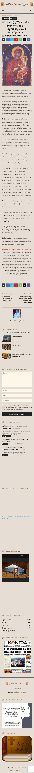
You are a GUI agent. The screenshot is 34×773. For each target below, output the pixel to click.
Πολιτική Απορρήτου (21, 767)
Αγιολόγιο (9, 15)
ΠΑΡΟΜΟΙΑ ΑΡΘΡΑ (12, 330)
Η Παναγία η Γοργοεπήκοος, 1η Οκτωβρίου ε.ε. (7, 299)
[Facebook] (8, 39)
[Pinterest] (16, 39)
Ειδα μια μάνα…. (16, 345)
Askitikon (8, 428)
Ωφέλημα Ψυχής (6, 436)
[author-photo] (17, 318)
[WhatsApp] (20, 39)
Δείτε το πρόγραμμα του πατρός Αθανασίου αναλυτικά (17, 517)
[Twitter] (12, 39)
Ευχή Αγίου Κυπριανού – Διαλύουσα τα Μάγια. (15, 426)
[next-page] (6, 363)
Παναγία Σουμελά (17, 336)
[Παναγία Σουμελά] (6, 338)
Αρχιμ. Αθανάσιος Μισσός (13, 35)
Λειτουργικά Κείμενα (7, 449)
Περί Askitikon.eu (12, 767)
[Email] (24, 39)
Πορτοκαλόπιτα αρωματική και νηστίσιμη (14, 453)
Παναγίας (16, 15)
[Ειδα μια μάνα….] (6, 347)
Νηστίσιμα (4, 455)
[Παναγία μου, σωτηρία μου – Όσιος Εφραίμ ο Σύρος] (6, 356)
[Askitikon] (17, 4)
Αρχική (4, 15)
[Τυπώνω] (3, 39)
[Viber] (28, 39)
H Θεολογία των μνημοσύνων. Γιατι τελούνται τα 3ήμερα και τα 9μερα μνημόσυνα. (16, 433)
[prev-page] (3, 363)
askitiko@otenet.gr (20, 692)
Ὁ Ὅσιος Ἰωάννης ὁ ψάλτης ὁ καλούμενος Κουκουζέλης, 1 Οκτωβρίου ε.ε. (25, 300)
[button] (3, 10)
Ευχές (3, 428)
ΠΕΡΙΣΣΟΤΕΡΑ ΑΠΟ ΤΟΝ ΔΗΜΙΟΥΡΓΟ (19, 332)
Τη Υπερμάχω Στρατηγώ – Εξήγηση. (13, 447)
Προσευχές (5, 443)
